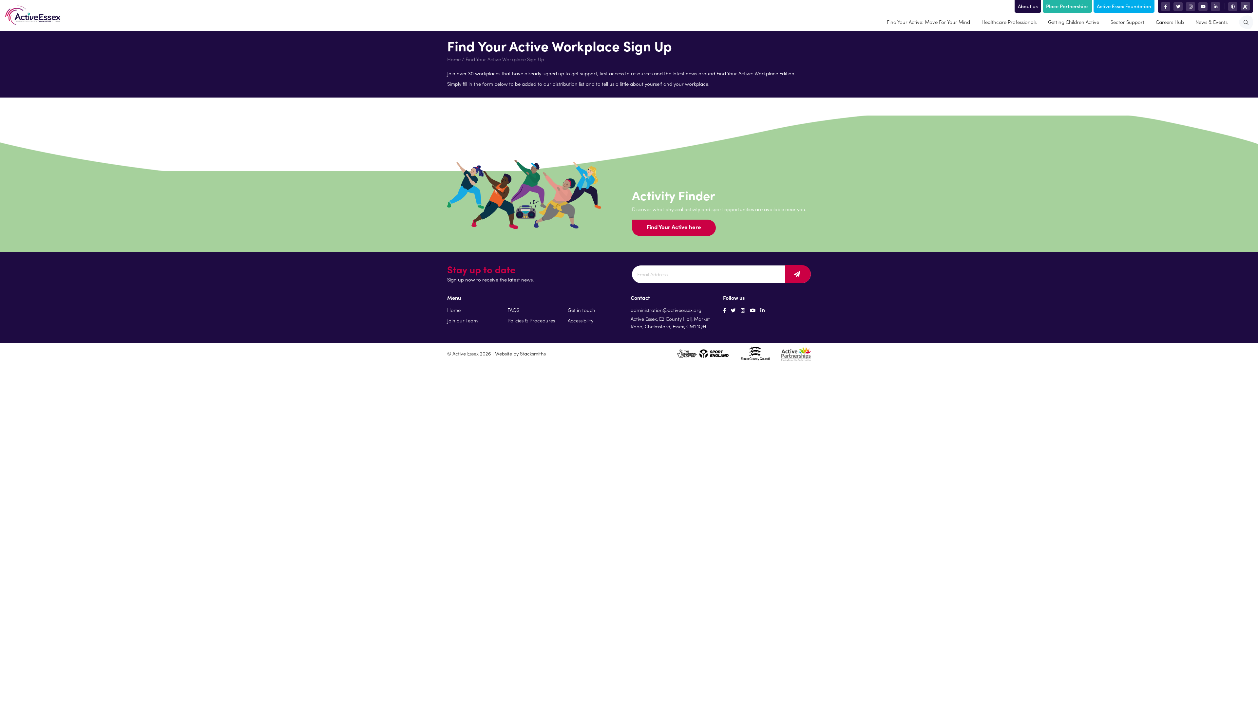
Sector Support (1127, 21)
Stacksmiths (533, 353)
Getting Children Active (1073, 21)
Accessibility (580, 320)
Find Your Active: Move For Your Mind (928, 21)
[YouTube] (752, 310)
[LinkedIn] (762, 310)
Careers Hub (1170, 21)
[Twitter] (733, 310)
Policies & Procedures (531, 320)
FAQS (513, 309)
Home (454, 59)
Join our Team (462, 320)
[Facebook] (724, 310)
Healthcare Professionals (1009, 21)
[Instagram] (743, 310)
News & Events (1211, 21)
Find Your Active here (674, 227)
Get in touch (581, 309)
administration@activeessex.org (666, 309)
